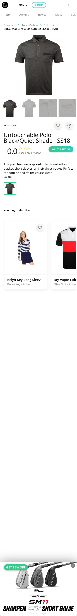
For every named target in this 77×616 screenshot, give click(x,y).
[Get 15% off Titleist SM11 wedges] (38, 589)
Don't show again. (39, 613)
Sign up (38, 5)
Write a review (61, 149)
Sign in (23, 5)
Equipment (10, 25)
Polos (47, 25)
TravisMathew (30, 25)
